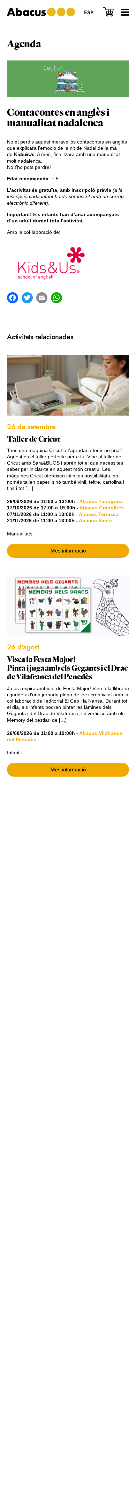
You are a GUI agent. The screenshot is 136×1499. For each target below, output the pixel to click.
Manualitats (19, 533)
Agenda (24, 44)
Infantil (14, 752)
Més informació (68, 551)
